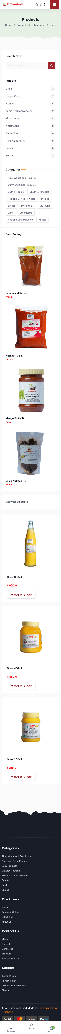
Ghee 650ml (14, 577)
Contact (6, 944)
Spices (11, 205)
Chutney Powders (39, 191)
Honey (30, 103)
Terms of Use (9, 976)
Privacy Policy (9, 980)
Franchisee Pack (10, 958)
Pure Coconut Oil (30, 140)
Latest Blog (7, 917)
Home (8, 25)
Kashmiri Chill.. (14, 355)
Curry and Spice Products (22, 185)
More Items (30, 118)
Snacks (5, 880)
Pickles (45, 198)
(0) (45, 4)
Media (5, 939)
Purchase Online (10, 912)
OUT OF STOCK (22, 594)
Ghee (30, 88)
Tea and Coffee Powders (21, 198)
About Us (6, 921)
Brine (11, 212)
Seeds (30, 148)
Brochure (6, 953)
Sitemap (6, 990)
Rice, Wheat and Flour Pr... (22, 178)
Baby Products (16, 191)
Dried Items (27, 205)
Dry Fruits (45, 205)
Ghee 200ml (14, 759)
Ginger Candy (30, 96)
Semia (30, 155)
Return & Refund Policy (14, 985)
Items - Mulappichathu (30, 110)
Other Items (38, 25)
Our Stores (7, 948)
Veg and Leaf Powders (20, 219)
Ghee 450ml (14, 668)
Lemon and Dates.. (17, 293)
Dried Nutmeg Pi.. (16, 480)
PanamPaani (30, 133)
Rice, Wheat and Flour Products (18, 856)
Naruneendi (30, 125)
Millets (42, 219)
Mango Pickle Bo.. (16, 418)
